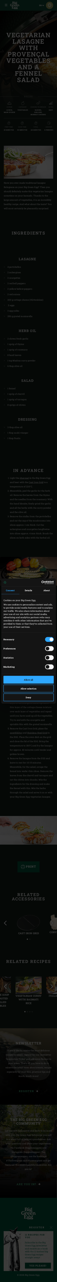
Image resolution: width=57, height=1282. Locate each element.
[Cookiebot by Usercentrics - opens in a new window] (41, 582)
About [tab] (46, 590)
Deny (28, 697)
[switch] (49, 648)
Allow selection (29, 688)
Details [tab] (28, 590)
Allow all (28, 679)
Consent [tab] (10, 590)
